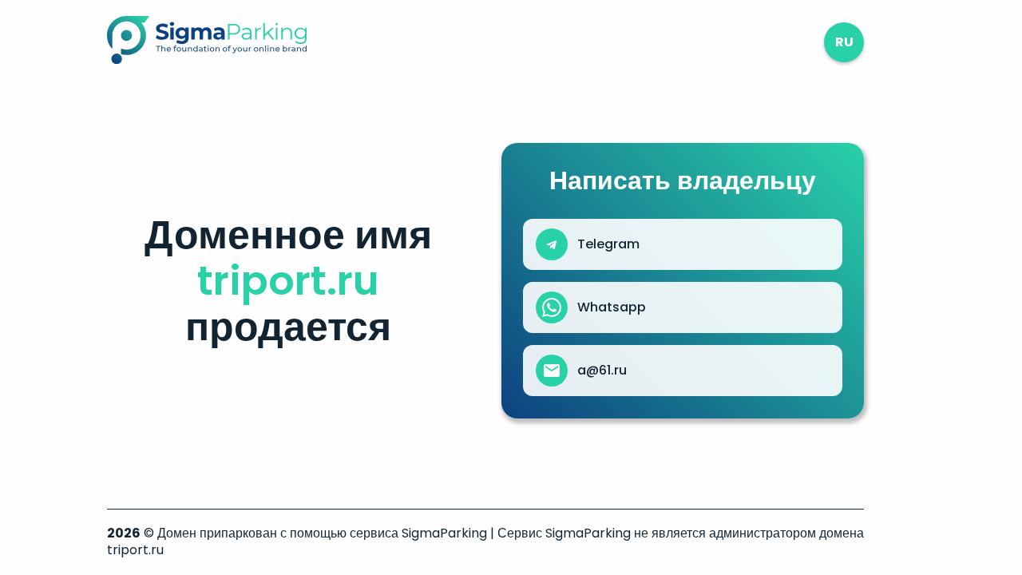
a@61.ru (602, 370)
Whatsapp (611, 307)
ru (844, 42)
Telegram (608, 244)
